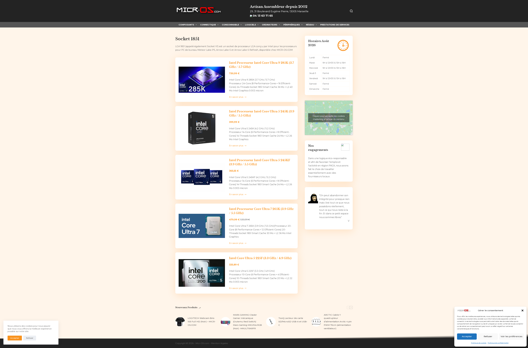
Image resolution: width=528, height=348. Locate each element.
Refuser (488, 336)
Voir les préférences (511, 336)
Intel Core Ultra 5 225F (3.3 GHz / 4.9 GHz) (260, 258)
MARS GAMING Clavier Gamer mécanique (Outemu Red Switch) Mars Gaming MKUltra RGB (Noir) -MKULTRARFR (247, 322)
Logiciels (250, 24)
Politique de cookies (478, 343)
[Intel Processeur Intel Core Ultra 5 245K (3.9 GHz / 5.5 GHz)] (202, 128)
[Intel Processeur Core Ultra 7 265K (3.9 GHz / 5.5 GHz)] (202, 226)
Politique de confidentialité (498, 343)
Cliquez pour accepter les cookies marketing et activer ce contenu (329, 117)
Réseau (310, 24)
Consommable (230, 24)
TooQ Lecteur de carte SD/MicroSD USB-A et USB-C (292, 321)
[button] (522, 310)
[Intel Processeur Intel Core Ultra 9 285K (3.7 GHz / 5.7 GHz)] (202, 80)
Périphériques (291, 24)
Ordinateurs (269, 24)
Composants (186, 24)
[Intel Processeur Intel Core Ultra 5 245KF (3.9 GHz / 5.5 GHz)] (202, 177)
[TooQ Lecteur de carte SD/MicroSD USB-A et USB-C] (271, 322)
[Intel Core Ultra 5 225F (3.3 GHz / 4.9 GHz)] (202, 273)
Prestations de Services (334, 24)
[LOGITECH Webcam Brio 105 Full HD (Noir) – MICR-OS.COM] (180, 322)
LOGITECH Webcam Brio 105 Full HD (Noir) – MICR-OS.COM (201, 321)
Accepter (467, 336)
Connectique (208, 24)
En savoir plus (237, 97)
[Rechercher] (351, 11)
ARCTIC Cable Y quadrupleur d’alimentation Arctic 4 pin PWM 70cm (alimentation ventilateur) (338, 322)
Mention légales (219, 343)
